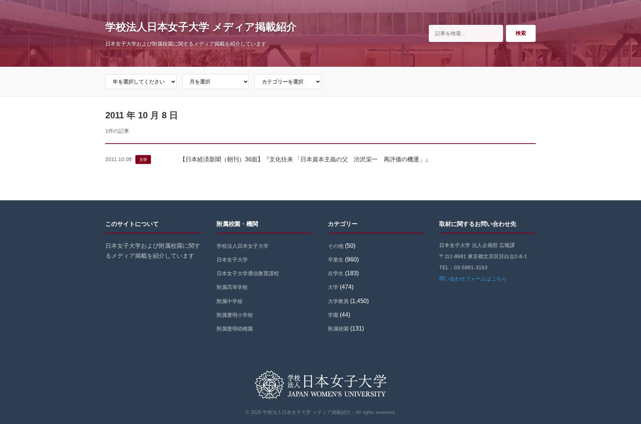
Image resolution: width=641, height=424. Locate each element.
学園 (333, 315)
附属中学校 (230, 301)
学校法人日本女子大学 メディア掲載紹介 (201, 27)
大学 (143, 159)
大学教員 (338, 301)
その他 (335, 246)
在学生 (335, 273)
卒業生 (335, 260)
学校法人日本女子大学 (243, 246)
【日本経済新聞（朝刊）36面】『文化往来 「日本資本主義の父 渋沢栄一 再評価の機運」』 (305, 159)
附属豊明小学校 (235, 315)
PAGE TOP (620, 405)
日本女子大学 (232, 260)
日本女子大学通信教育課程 (248, 273)
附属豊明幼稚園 (235, 329)
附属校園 (338, 329)
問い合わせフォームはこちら (473, 279)
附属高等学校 (232, 287)
